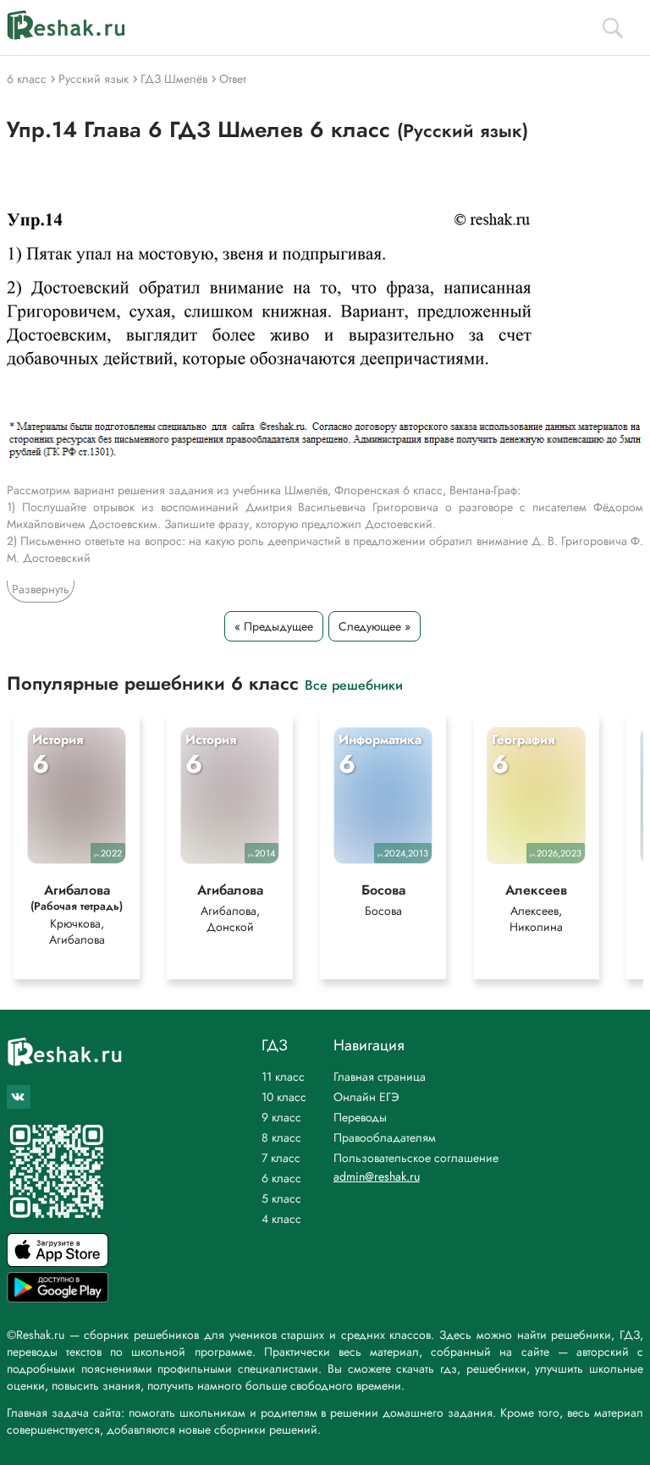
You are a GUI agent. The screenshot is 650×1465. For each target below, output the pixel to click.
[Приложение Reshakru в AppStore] (57, 1262)
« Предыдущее (273, 626)
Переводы (360, 1117)
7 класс (281, 1157)
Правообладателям (384, 1137)
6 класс (281, 1178)
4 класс (281, 1218)
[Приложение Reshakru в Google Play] (57, 1298)
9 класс (281, 1117)
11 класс (283, 1076)
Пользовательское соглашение (416, 1157)
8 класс (281, 1137)
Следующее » (374, 626)
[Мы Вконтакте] (18, 1097)
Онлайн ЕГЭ (366, 1096)
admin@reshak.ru (376, 1176)
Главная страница (379, 1076)
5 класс (281, 1198)
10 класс (284, 1096)
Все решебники (354, 684)
